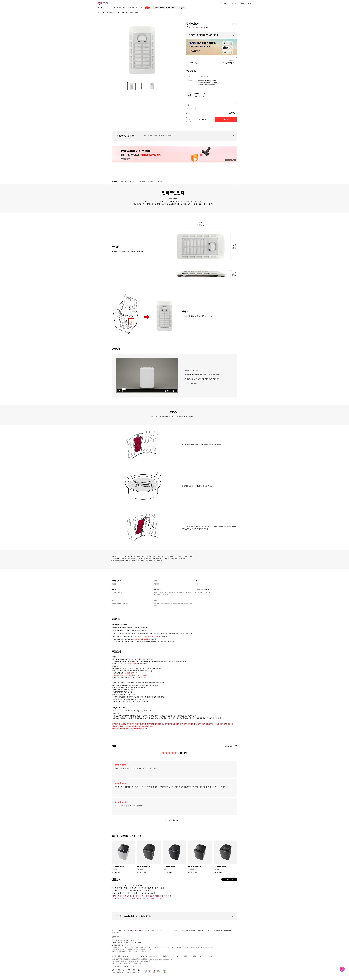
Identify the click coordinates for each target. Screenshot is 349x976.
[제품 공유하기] (236, 23)
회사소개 (234, 3)
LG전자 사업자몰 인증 (217, 930)
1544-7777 (147, 947)
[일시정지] (226, 160)
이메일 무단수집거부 (128, 930)
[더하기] (235, 105)
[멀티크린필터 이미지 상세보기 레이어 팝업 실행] (142, 50)
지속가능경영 (241, 3)
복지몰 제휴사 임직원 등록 (204, 930)
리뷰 (151, 181)
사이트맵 (114, 930)
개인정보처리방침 (139, 930)
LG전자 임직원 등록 (179, 930)
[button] (221, 3)
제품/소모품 (101, 8)
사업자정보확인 (143, 956)
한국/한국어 (134, 966)
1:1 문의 (132, 940)
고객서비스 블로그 (126, 966)
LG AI (140, 8)
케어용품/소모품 (112, 12)
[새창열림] (156, 8)
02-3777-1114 (124, 940)
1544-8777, (170, 947)
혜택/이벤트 (122, 8)
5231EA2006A (193, 27)
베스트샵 (134, 8)
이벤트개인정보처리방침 (150, 930)
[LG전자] (103, 3)
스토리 (129, 8)
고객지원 (115, 8)
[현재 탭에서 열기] (174, 154)
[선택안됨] (142, 86)
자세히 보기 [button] (197, 63)
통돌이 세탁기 (125, 12)
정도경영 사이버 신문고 (229, 930)
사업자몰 (249, 3)
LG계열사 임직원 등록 (191, 930)
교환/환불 (142, 181)
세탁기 (118, 12)
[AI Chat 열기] (342, 969)
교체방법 (124, 181)
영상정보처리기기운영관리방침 (166, 930)
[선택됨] (131, 86)
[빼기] (228, 105)
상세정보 (115, 181)
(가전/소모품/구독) (133, 943)
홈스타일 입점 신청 (116, 932)
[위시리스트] (233, 23)
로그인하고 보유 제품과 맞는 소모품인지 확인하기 (203, 35)
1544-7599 (132, 945)
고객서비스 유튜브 (116, 966)
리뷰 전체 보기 (174, 820)
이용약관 (120, 930)
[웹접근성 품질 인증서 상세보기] (165, 971)
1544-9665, (134, 947)
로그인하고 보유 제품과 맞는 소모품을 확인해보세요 (133, 916)
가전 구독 (108, 8)
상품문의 (159, 181)
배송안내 (132, 181)
